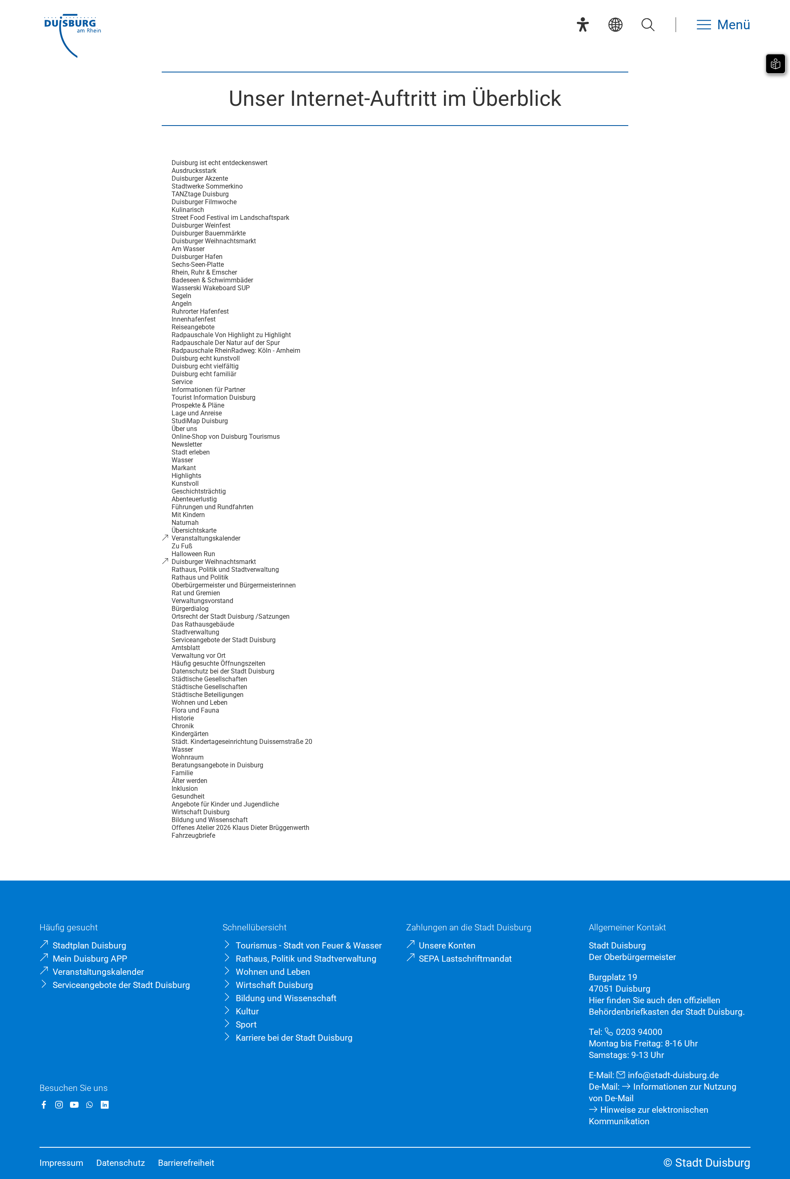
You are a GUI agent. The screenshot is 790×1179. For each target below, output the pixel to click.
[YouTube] (74, 1104)
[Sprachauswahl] (615, 24)
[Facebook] (44, 1104)
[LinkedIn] (104, 1104)
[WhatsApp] (89, 1104)
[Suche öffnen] (648, 24)
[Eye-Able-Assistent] (583, 24)
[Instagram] (59, 1104)
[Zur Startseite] (72, 37)
